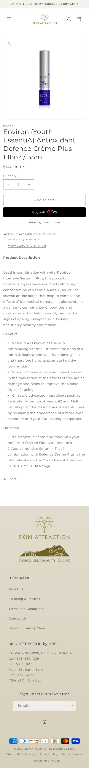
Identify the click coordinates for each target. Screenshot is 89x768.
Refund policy (26, 754)
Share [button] (12, 479)
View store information (27, 246)
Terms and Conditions (26, 609)
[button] (8, 19)
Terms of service (72, 754)
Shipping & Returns (24, 599)
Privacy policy (49, 754)
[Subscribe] (71, 706)
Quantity (9, 176)
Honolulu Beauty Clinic (27, 628)
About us (16, 589)
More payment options (44, 222)
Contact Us (18, 618)
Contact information (46, 760)
